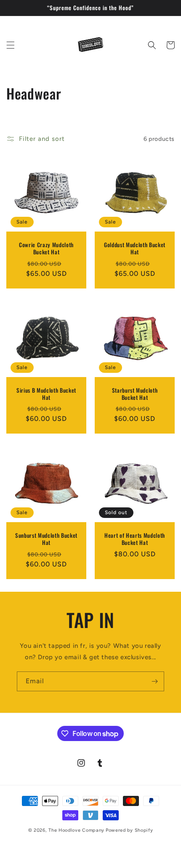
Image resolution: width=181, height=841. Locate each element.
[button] (10, 45)
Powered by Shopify (129, 830)
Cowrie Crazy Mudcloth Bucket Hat (46, 248)
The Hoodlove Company (76, 830)
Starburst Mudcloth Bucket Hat (135, 394)
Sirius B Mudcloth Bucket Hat (46, 394)
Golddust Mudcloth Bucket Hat (134, 248)
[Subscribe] (154, 681)
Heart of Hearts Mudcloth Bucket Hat (134, 539)
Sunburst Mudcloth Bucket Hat (46, 539)
